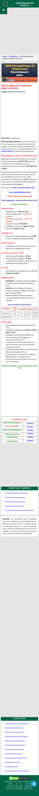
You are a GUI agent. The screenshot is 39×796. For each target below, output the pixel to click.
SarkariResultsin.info (29, 781)
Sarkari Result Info (24, 3)
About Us (10, 783)
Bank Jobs (28, 783)
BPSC (16, 789)
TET (21, 783)
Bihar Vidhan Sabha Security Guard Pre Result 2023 (17, 771)
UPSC (16, 785)
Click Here (30, 423)
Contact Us (10, 785)
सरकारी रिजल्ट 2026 (24, 5)
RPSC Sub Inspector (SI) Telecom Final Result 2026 (17, 723)
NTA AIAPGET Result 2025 (11, 766)
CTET (20, 785)
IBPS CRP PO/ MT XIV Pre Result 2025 (14, 727)
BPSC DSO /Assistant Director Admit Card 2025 (16, 493)
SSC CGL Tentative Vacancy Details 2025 (14, 506)
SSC (16, 783)
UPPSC (21, 787)
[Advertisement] (19, 33)
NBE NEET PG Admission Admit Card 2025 (15, 501)
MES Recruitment (7, 151)
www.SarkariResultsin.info (19, 192)
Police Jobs (28, 785)
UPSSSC (21, 789)
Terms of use (10, 789)
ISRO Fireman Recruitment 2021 (24, 188)
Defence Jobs (20, 92)
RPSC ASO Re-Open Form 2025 (12, 762)
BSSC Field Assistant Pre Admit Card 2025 (15, 497)
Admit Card (13, 56)
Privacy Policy (10, 787)
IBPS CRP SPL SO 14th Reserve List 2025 (14, 732)
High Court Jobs (28, 789)
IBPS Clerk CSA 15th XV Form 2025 (13, 753)
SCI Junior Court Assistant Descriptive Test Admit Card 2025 (19, 510)
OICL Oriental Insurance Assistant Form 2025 (16, 758)
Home (4, 56)
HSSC (16, 787)
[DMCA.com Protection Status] (19, 778)
